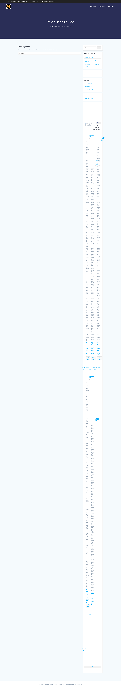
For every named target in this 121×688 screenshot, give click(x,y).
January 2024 (88, 86)
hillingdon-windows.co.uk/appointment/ (87, 349)
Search (99, 48)
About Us (111, 6)
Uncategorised (89, 98)
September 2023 (89, 89)
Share (84, 369)
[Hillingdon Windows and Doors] (88, 124)
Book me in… (102, 6)
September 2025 (89, 83)
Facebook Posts (89, 57)
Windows (93, 6)
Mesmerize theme (77, 684)
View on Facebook (85, 367)
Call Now (88, 358)
